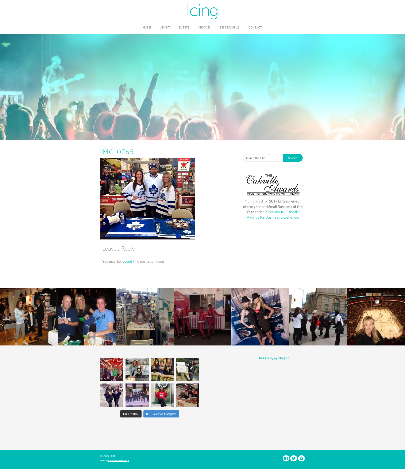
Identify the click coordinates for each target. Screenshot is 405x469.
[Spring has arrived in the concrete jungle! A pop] (187, 369)
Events (184, 27)
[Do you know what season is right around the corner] (162, 395)
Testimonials (229, 27)
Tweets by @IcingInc (273, 358)
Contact (255, 27)
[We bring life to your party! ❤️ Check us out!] (137, 395)
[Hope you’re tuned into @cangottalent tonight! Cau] (111, 369)
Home (147, 27)
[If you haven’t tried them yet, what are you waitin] (162, 369)
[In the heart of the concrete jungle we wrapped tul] (137, 369)
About (165, 27)
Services (204, 27)
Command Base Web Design (118, 460)
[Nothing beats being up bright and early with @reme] (187, 395)
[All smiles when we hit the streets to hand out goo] (111, 395)
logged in (129, 261)
